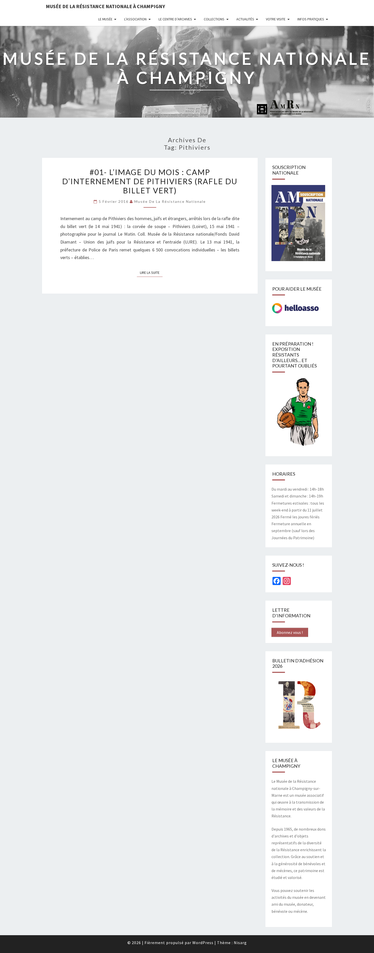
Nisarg (240, 942)
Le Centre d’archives (175, 19)
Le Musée (105, 19)
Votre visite (275, 19)
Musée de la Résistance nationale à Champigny (105, 6)
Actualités (245, 19)
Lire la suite (151, 272)
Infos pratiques (310, 19)
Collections (214, 19)
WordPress (202, 942)
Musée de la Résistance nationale (170, 201)
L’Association (135, 19)
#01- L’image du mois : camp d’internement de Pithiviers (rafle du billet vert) (149, 181)
